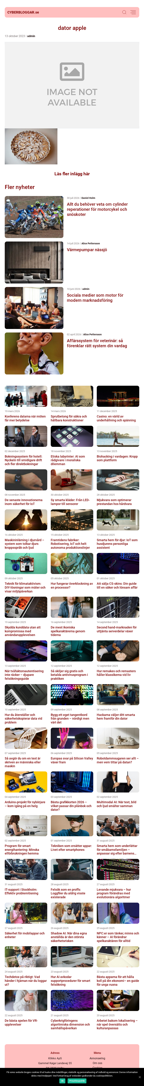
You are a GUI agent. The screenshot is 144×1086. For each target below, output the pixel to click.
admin (31, 36)
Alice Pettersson (90, 243)
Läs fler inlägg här (72, 173)
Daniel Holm (88, 198)
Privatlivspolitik (77, 1081)
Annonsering (97, 1058)
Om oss (97, 1063)
